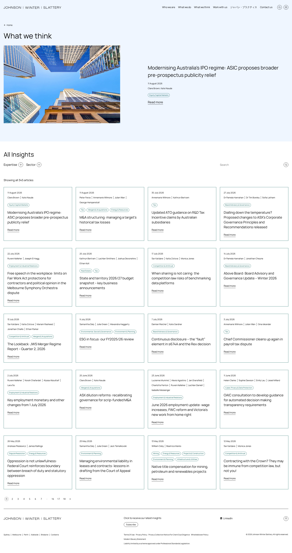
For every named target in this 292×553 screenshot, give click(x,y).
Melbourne (16, 534)
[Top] (286, 518)
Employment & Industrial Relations (23, 266)
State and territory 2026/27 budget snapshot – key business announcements (107, 283)
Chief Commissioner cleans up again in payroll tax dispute (253, 341)
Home (9, 25)
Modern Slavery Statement (135, 539)
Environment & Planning (125, 331)
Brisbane (44, 534)
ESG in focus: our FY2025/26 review (107, 339)
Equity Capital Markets (158, 95)
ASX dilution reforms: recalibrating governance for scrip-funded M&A (106, 397)
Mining (156, 453)
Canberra (55, 534)
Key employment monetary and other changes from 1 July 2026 (35, 402)
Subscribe (131, 524)
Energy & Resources (119, 210)
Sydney (7, 534)
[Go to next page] (70, 499)
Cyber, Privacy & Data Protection (238, 387)
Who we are (168, 7)
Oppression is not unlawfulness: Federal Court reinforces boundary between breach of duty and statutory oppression (36, 468)
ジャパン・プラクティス (243, 7)
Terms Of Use (129, 534)
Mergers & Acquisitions (97, 210)
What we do (184, 7)
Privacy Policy (141, 534)
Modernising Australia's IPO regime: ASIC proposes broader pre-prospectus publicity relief (37, 217)
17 (58, 499)
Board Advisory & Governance (237, 205)
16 (53, 499)
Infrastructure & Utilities (187, 459)
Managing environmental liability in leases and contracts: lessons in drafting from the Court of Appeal (106, 466)
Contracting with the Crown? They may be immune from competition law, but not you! (254, 466)
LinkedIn (228, 518)
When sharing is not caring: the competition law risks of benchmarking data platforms (181, 278)
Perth (26, 534)
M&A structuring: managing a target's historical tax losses (108, 219)
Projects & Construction (194, 453)
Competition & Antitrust (163, 266)
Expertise (10, 165)
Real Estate (86, 271)
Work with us (220, 7)
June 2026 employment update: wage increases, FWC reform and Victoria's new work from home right (181, 410)
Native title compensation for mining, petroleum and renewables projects (180, 469)
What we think (202, 7)
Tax (82, 210)
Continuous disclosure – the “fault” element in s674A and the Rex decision (181, 341)
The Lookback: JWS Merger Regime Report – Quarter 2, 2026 (34, 346)
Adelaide (34, 534)
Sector (31, 165)
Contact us (266, 7)
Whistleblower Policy (199, 534)
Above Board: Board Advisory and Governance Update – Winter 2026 (250, 275)
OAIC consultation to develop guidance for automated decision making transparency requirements (253, 400)
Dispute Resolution (17, 453)
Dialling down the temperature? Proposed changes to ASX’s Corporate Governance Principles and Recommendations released (253, 219)
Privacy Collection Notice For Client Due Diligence (169, 534)
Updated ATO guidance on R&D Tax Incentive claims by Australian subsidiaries (178, 217)
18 (64, 499)
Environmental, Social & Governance (96, 331)
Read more (155, 102)
